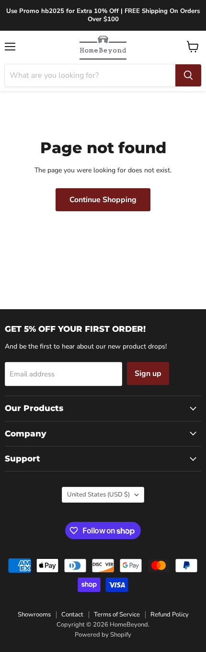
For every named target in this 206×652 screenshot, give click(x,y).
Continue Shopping (103, 199)
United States (98, 494)
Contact (72, 614)
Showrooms (34, 614)
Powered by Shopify (103, 634)
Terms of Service (117, 614)
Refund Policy (169, 614)
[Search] (188, 75)
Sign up (148, 373)
